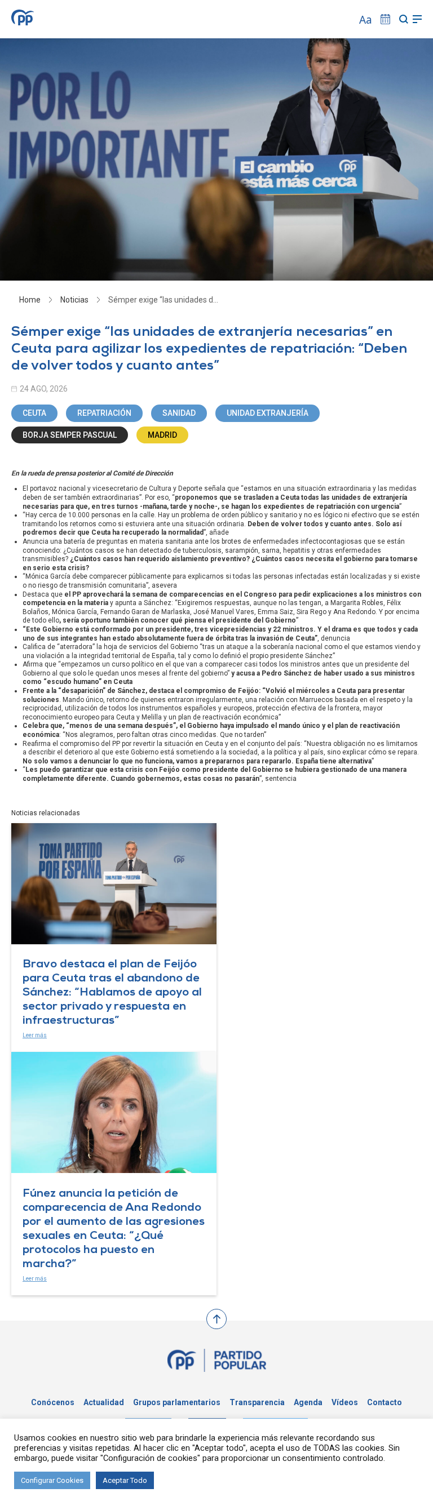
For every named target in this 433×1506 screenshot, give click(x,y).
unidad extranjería (267, 412)
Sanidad (179, 412)
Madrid (162, 434)
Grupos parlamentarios (176, 1402)
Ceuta (34, 412)
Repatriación (104, 412)
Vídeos (345, 1402)
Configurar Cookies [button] (52, 1480)
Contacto (384, 1402)
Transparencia (257, 1402)
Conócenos (52, 1402)
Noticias (74, 299)
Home (30, 299)
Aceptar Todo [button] (125, 1480)
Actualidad (103, 1402)
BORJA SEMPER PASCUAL (70, 434)
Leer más (35, 1035)
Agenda (308, 1402)
